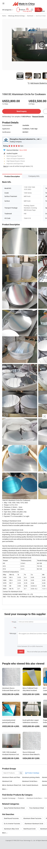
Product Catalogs (33, 773)
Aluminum (30, 16)
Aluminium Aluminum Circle (34, 824)
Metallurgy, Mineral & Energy (16, 16)
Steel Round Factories (11, 818)
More (4, 833)
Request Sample (38, 116)
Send (21, 651)
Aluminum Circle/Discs (29, 781)
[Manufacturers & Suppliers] (24, 4)
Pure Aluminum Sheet (36, 808)
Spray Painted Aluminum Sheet (14, 808)
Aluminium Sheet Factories (32, 818)
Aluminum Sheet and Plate (11, 777)
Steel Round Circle (29, 829)
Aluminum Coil (7, 781)
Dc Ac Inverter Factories (12, 824)
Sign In (5, 166)
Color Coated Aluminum (30, 785)
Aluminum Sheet (41, 16)
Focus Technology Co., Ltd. (28, 840)
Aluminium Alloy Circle (11, 829)
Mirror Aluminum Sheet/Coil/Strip (12, 785)
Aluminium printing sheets (31, 777)
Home (4, 16)
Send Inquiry (22, 111)
